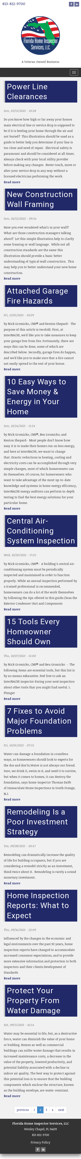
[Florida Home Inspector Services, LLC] (40, 31)
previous (23, 1110)
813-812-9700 (13, 3)
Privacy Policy (40, 1142)
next (61, 1110)
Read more (12, 182)
